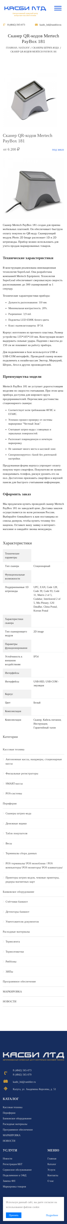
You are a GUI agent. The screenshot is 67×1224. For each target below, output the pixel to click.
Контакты (52, 1175)
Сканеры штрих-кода (45, 47)
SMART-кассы (14, 783)
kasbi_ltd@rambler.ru (50, 24)
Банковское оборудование (18, 891)
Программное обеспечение (19, 981)
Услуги (51, 1169)
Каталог (24, 47)
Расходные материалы (16, 931)
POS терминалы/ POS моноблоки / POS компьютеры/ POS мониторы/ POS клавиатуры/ (34, 865)
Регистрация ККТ (13, 1164)
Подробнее (52, 1215)
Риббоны (11, 961)
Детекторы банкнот (17, 911)
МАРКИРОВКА (12, 991)
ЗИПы (9, 971)
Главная (11, 47)
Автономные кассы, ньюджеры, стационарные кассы (34, 761)
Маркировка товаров (14, 1186)
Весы (9, 843)
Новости (7, 1158)
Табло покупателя (16, 833)
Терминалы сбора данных (21, 853)
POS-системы (14, 793)
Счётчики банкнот (17, 901)
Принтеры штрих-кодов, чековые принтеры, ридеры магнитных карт (32, 879)
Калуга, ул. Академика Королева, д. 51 (34, 1089)
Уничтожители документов (22, 921)
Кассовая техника (13, 749)
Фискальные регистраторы (22, 773)
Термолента (13, 941)
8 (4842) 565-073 (16, 24)
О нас (50, 1181)
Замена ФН (9, 1181)
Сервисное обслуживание (17, 1169)
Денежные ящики (16, 823)
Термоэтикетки (15, 951)
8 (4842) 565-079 (22, 1074)
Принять (13, 1215)
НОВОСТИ (9, 1001)
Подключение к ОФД (14, 1175)
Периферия (10, 803)
